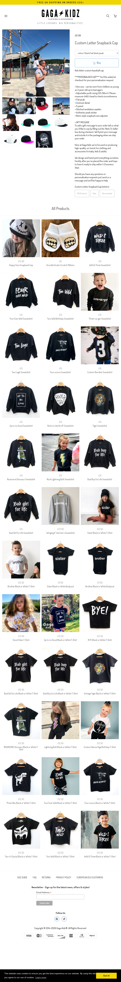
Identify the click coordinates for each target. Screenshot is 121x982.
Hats (94, 193)
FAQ (34, 877)
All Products (82, 193)
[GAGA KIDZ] (60, 13)
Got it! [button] (106, 975)
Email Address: (43, 892)
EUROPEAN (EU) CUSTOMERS (90, 877)
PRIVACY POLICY (63, 877)
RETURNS (46, 877)
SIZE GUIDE (22, 877)
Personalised (107, 193)
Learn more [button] (40, 977)
